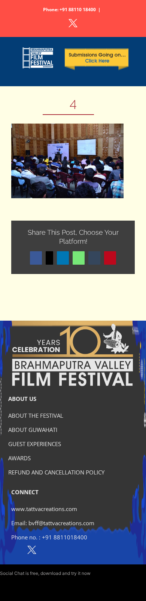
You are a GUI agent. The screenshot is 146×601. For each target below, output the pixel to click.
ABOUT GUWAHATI (32, 429)
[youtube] (64, 551)
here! (97, 573)
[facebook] (15, 551)
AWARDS (19, 458)
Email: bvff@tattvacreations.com (52, 523)
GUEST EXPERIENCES (34, 444)
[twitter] (31, 551)
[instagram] (48, 551)
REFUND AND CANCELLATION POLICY (56, 472)
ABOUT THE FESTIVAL (35, 415)
